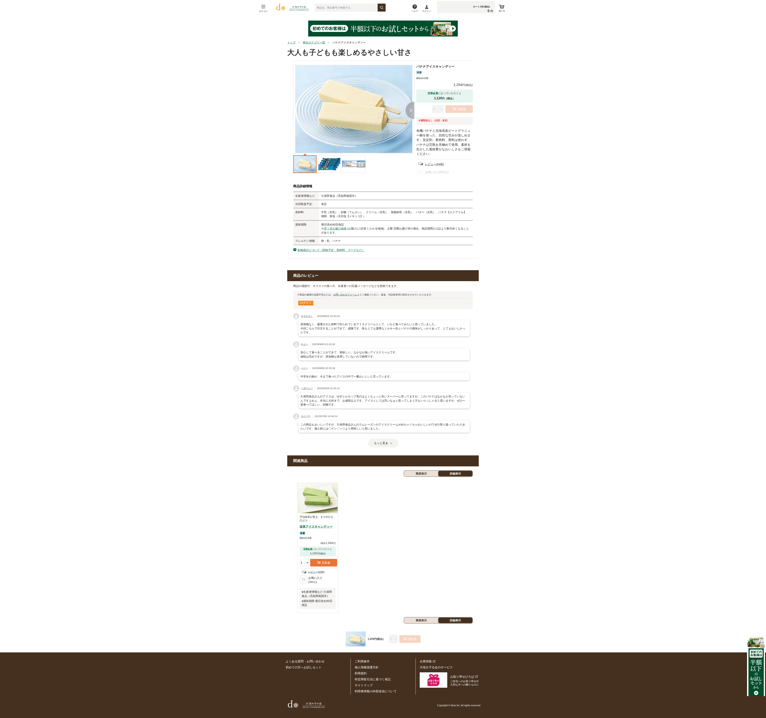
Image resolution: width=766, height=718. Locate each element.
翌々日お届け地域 (335, 228)
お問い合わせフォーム (345, 294)
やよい (304, 344)
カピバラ (305, 416)
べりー (304, 368)
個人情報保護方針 (367, 667)
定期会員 (307, 549)
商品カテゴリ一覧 (314, 42)
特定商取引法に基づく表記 (373, 679)
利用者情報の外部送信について (376, 691)
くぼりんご (307, 388)
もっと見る (381, 443)
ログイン (426, 11)
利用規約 (361, 673)
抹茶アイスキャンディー (316, 526)
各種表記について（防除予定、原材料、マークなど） (330, 250)
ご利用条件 (362, 661)
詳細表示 (455, 473)
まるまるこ (307, 316)
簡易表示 (421, 473)
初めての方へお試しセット (304, 667)
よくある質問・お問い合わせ (305, 661)
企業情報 (426, 661)
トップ (291, 42)
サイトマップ (364, 685)
